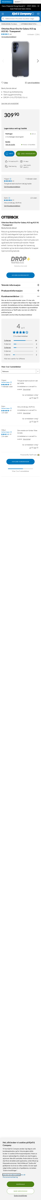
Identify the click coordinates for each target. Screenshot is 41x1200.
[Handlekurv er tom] (38, 13)
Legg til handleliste (33, 83)
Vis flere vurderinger (20, 461)
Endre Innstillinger (20, 1196)
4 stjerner (7, 344)
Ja (30, 398)
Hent (11, 153)
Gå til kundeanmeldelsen (12, 187)
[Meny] (2, 14)
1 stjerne (7, 355)
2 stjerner (7, 351)
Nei (35, 398)
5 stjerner (7, 340)
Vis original (26, 389)
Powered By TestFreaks (28, 455)
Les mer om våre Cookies (11, 1175)
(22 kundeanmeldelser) (8, 37)
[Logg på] (33, 13)
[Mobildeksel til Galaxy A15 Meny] (20, 24)
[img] (38, 61)
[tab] (6, 2)
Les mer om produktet (10, 103)
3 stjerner (7, 347)
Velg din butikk (10, 144)
